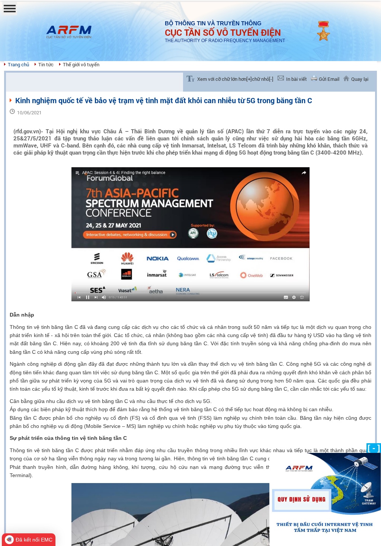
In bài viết (296, 79)
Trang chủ (18, 64)
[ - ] (374, 448)
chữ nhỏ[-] (262, 79)
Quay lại (359, 79)
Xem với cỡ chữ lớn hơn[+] (224, 79)
